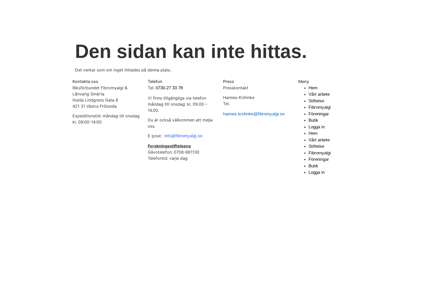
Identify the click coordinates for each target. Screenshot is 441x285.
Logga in (317, 127)
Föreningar (319, 113)
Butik (313, 120)
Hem (313, 87)
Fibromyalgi (320, 107)
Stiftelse (316, 100)
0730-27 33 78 (169, 87)
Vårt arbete (319, 94)
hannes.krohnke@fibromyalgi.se (254, 113)
